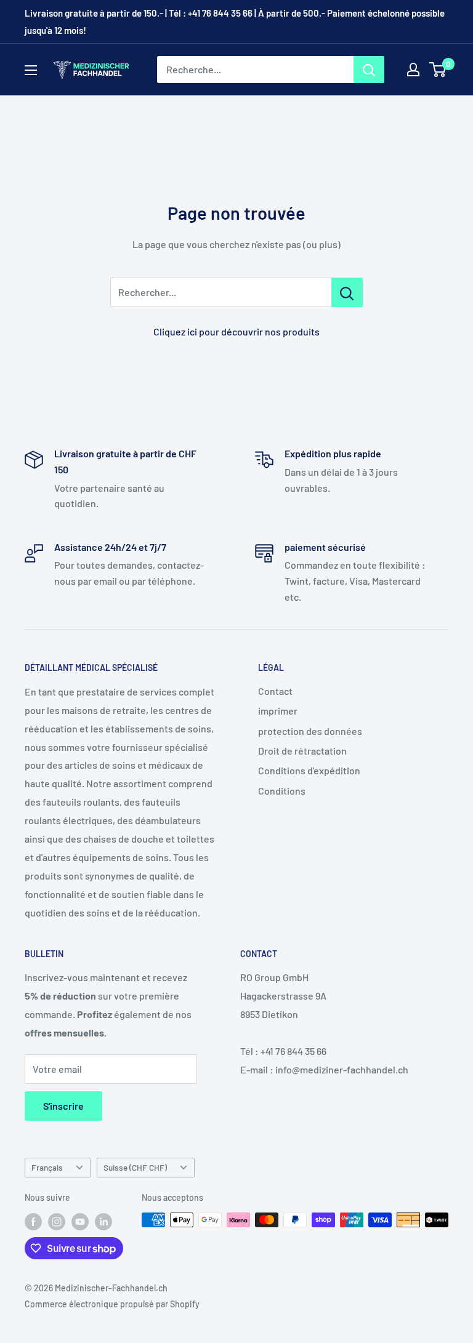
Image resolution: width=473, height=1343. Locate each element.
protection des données (310, 731)
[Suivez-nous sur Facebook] (33, 1221)
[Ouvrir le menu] (31, 70)
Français (47, 1167)
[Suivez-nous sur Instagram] (56, 1221)
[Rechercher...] (347, 292)
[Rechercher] (369, 69)
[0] (438, 69)
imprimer (277, 710)
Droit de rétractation (302, 750)
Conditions (281, 790)
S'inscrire (63, 1106)
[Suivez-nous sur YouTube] (80, 1221)
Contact (275, 691)
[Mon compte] (413, 69)
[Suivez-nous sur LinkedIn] (103, 1221)
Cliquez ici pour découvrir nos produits (236, 331)
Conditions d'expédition (309, 770)
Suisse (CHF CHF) (135, 1167)
